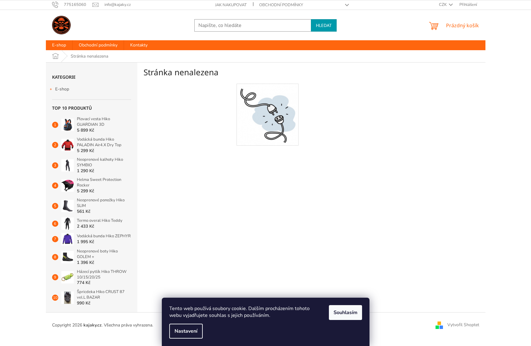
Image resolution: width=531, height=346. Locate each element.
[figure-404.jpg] (267, 114)
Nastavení (186, 331)
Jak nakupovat (231, 5)
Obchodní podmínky (281, 5)
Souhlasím (345, 312)
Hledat (324, 25)
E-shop (62, 89)
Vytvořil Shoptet (463, 325)
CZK (443, 4)
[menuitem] (59, 45)
